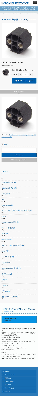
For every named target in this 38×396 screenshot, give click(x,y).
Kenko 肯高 (5, 251)
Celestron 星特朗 (7, 239)
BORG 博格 (5, 234)
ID (2, 176)
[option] (19, 40)
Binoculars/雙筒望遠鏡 (8, 228)
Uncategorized (6, 194)
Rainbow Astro (6, 262)
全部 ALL (5, 216)
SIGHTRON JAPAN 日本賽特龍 (11, 268)
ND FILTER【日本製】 (9, 257)
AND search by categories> (19, 160)
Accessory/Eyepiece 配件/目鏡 (10, 222)
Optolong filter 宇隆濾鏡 (9, 182)
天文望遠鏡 (8, 378)
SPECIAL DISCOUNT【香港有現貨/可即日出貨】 (17, 210)
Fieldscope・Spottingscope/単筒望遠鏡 (13, 245)
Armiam (9, 384)
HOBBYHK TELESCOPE (15, 3)
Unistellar (4, 279)
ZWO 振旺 (5, 285)
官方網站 (7, 371)
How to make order (9, 374)
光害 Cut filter (6, 291)
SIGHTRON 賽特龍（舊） (10, 188)
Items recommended (7, 205)
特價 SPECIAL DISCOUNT (10, 297)
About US (7, 391)
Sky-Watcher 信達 (7, 274)
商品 (3, 199)
